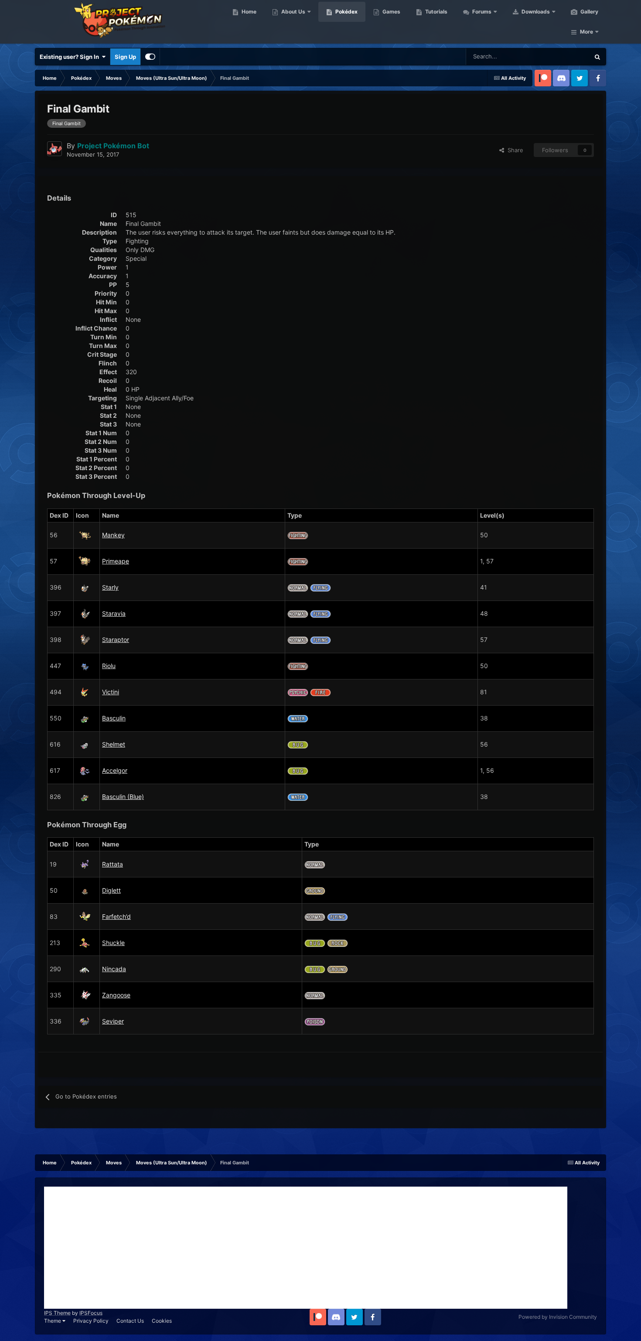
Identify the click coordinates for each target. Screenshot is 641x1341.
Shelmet (113, 744)
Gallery (588, 11)
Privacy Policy (91, 1320)
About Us (292, 11)
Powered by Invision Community (557, 1317)
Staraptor (115, 639)
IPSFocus (90, 1313)
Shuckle (113, 942)
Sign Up (125, 56)
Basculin (114, 718)
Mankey (113, 535)
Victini (110, 692)
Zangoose (116, 995)
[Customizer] (150, 56)
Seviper (113, 1021)
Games (390, 11)
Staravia (114, 613)
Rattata (112, 864)
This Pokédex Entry (553, 56)
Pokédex (346, 11)
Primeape (115, 561)
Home (248, 11)
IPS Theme (57, 1313)
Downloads (535, 11)
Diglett (111, 890)
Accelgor (114, 770)
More (586, 31)
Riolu (109, 665)
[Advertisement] (305, 1248)
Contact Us (130, 1320)
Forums (481, 11)
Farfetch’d (116, 916)
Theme (53, 1320)
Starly (110, 587)
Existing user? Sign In (71, 56)
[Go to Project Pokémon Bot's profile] (54, 148)
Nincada (114, 968)
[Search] (597, 56)
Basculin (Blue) (123, 796)
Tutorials (435, 11)
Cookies (162, 1320)
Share (513, 150)
